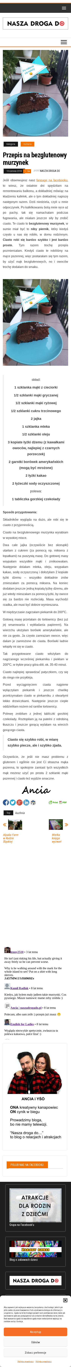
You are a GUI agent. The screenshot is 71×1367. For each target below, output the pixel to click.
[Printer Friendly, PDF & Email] (57, 802)
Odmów (35, 1342)
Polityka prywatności (26, 1362)
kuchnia (20, 813)
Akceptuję (35, 1332)
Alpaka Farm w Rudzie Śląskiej (10, 838)
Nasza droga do (50, 170)
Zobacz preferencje (35, 1352)
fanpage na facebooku (51, 180)
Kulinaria (27, 144)
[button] (65, 1300)
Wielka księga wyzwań (56, 838)
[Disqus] (35, 894)
